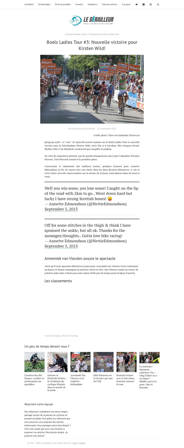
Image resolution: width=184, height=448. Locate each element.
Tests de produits (63, 4)
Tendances (92, 4)
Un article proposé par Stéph (81, 128)
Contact (82, 443)
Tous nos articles (109, 4)
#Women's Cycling (69, 335)
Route (84, 34)
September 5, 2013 (61, 209)
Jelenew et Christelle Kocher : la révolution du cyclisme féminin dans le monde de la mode (57, 383)
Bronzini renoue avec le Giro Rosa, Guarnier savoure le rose (125, 380)
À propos (126, 4)
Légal (74, 443)
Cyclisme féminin (72, 34)
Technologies (44, 4)
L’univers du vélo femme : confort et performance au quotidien (34, 380)
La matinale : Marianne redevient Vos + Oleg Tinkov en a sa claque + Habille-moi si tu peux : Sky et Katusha (148, 377)
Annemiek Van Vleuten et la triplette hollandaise (78, 380)
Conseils (79, 4)
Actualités (29, 4)
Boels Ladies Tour (111, 34)
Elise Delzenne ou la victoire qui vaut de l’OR (103, 378)
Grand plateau (95, 34)
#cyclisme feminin (53, 335)
